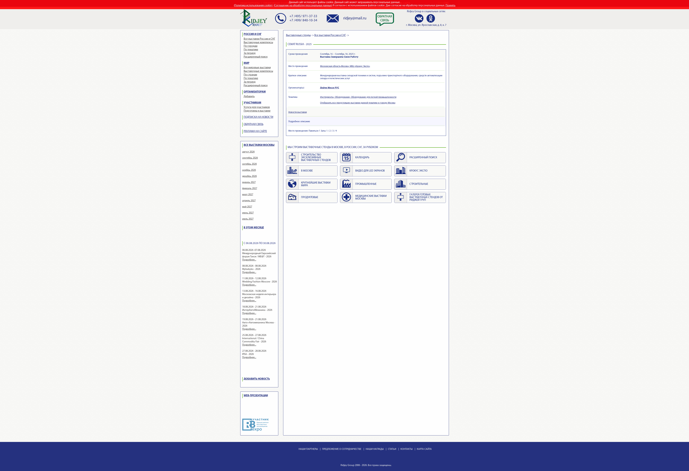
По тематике (251, 49)
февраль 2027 (249, 188)
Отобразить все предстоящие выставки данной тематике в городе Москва (357, 103)
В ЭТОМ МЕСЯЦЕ (254, 227)
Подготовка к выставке (257, 111)
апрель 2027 (249, 200)
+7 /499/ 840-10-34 (303, 20)
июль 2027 (248, 219)
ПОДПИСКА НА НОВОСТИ (258, 117)
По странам (250, 75)
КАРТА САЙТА (424, 449)
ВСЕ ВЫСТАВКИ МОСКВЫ (259, 145)
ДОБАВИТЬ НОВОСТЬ (257, 379)
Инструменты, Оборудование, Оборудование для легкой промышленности (358, 97)
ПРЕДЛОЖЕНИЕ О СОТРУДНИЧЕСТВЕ (341, 449)
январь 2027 (249, 182)
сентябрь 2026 (250, 158)
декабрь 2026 (249, 176)
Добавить (249, 96)
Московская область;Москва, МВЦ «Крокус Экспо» (345, 66)
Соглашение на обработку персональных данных (303, 5)
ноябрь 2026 (249, 170)
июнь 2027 (248, 213)
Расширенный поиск (256, 57)
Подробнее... (249, 260)
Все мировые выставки (257, 67)
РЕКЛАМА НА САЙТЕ (255, 131)
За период (250, 53)
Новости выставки (297, 112)
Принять (450, 5)
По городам (250, 46)
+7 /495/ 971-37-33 (303, 16)
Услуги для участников (257, 107)
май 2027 (247, 206)
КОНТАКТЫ (406, 449)
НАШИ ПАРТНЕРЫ (308, 449)
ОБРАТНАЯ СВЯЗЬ (253, 124)
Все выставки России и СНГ (259, 39)
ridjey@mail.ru (354, 18)
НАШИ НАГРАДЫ (375, 449)
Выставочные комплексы (258, 42)
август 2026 (248, 152)
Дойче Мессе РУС (329, 88)
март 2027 (247, 194)
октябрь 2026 (249, 164)
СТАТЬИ (392, 449)
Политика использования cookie (253, 5)
